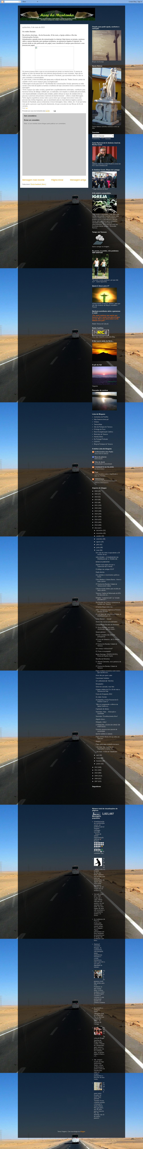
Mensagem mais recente (33, 180)
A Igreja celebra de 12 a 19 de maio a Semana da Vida (108, 690)
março (98, 758)
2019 (96, 511)
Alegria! (98, 741)
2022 (96, 502)
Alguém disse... (101, 719)
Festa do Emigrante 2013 (104, 694)
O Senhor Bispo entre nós (104, 607)
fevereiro (99, 761)
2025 (96, 494)
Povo (96, 472)
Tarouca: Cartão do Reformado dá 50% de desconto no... (108, 594)
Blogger (82, 1131)
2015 (96, 522)
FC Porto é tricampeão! (103, 651)
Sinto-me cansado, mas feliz (105, 687)
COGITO (97, 441)
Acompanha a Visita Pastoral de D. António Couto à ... (107, 700)
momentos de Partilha (101, 417)
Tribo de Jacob (100, 462)
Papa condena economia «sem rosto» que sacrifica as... (108, 671)
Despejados (99, 684)
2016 (96, 519)
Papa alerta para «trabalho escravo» (107, 744)
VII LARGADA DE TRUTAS (105, 681)
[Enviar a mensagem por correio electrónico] (54, 111)
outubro (99, 536)
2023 (96, 499)
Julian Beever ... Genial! (103, 619)
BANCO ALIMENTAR (102, 562)
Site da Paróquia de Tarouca (103, 427)
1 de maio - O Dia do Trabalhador (106, 751)
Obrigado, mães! (101, 722)
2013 (96, 528)
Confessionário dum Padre (104, 452)
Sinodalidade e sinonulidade (103, 464)
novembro (99, 533)
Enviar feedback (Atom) (38, 184)
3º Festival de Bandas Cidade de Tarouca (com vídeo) (106, 585)
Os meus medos (99, 469)
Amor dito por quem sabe (104, 675)
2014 (96, 525)
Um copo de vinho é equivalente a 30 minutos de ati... (108, 553)
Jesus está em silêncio (101, 453)
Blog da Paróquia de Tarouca (103, 444)
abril (97, 755)
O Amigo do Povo (99, 429)
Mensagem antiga (78, 180)
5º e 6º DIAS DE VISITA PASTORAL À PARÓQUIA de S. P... (108, 615)
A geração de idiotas (102, 709)
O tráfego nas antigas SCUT (105, 569)
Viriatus (96, 422)
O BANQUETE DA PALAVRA (104, 467)
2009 (96, 776)
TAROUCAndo (99, 479)
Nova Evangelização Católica (103, 432)
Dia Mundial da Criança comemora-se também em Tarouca (108, 603)
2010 (96, 773)
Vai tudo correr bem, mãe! (98, 895)
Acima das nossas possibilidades (106, 622)
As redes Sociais (101, 697)
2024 (96, 497)
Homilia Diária (98, 437)
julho (98, 544)
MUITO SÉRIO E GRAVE (104, 734)
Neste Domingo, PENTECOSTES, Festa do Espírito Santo (107, 655)
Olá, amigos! (98, 1060)
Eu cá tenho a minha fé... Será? (98, 1009)
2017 (96, 516)
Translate (108, 138)
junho (98, 547)
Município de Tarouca (101, 434)
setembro (99, 539)
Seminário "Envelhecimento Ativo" (107, 716)
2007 (96, 781)
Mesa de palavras (100, 457)
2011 (96, 770)
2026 (96, 491)
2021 (96, 505)
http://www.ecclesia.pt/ (101, 419)
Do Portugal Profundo (101, 439)
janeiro (98, 764)
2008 (96, 778)
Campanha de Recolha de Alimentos (107, 625)
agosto (98, 542)
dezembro (99, 530)
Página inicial (57, 180)
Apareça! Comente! (97, 945)
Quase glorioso (100, 632)
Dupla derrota (100, 572)
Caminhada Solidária (102, 678)
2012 (96, 767)
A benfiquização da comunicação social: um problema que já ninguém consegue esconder (99, 827)
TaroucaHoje (98, 424)
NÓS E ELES (98, 459)
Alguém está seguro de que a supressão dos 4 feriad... (105, 565)
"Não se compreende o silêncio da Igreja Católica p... (107, 705)
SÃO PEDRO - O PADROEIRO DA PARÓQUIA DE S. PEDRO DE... (107, 558)
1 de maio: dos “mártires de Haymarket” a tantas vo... (105, 748)
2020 (96, 508)
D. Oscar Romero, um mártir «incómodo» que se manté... (106, 628)
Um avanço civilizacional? (104, 648)
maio (98, 550)
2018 (96, 514)
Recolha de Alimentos (103, 659)
